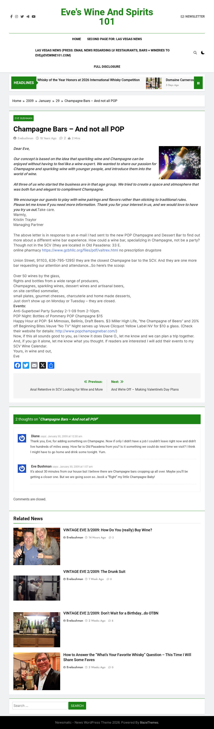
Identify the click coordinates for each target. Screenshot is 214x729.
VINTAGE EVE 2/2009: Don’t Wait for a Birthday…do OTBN (110, 613)
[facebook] (11, 16)
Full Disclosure (107, 67)
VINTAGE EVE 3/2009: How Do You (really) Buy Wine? (107, 530)
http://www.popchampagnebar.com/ (85, 331)
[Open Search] (195, 52)
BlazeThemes (149, 722)
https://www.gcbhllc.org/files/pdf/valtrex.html (80, 250)
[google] (28, 16)
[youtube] (34, 16)
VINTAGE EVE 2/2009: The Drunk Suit (94, 572)
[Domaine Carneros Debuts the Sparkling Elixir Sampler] (139, 85)
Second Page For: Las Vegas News (114, 39)
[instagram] (16, 16)
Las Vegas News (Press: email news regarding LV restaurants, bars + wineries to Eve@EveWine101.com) (102, 52)
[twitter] (22, 16)
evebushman (25, 138)
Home (76, 39)
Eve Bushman (23, 118)
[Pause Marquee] (198, 82)
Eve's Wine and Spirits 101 (107, 16)
